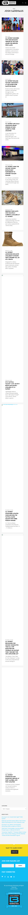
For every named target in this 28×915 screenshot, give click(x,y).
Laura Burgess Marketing (12, 885)
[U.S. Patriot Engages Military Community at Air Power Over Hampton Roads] (12, 80)
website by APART (14, 888)
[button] (25, 3)
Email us (14, 851)
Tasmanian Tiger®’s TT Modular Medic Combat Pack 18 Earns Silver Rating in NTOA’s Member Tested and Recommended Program (14, 833)
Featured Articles (7, 19)
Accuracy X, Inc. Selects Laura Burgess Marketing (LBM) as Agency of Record (11, 825)
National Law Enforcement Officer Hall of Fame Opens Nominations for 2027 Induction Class (14, 821)
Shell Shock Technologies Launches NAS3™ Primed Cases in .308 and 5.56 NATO (13, 829)
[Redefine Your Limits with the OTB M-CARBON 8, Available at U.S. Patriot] (12, 210)
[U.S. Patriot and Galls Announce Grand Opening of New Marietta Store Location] (12, 123)
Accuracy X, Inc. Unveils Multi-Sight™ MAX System (12, 817)
